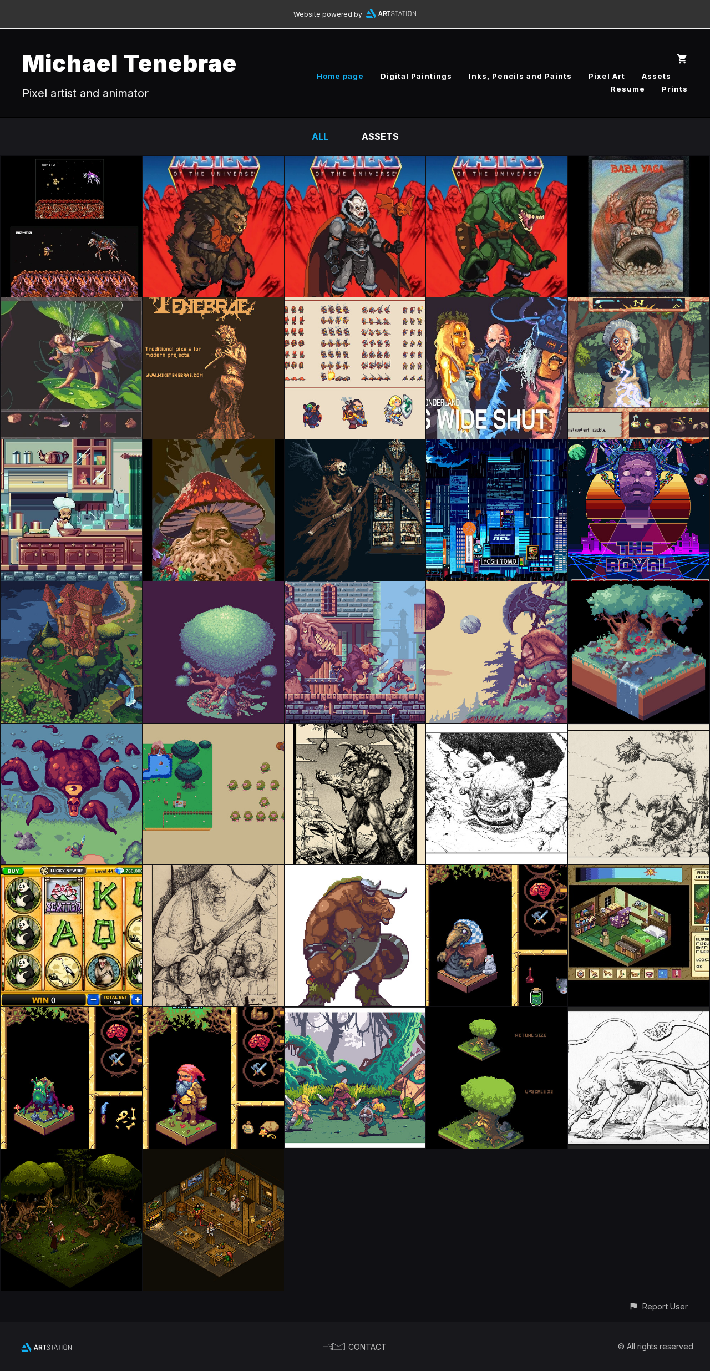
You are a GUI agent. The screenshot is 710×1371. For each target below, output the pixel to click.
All (320, 136)
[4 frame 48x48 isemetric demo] (355, 305)
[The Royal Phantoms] (638, 447)
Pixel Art (607, 76)
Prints (675, 88)
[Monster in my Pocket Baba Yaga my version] (638, 163)
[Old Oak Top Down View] (213, 589)
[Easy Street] (355, 589)
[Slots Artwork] (71, 872)
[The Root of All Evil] (71, 447)
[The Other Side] (355, 447)
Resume (628, 88)
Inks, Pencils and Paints (520, 76)
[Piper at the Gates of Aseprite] (213, 305)
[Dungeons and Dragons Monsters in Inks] (638, 1014)
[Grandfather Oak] (496, 1014)
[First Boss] (355, 1014)
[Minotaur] (355, 731)
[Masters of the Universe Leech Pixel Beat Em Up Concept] (496, 163)
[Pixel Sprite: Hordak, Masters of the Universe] (355, 163)
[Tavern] (213, 1156)
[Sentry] (496, 589)
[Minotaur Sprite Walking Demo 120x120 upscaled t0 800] (355, 872)
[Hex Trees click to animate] (638, 589)
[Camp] (71, 1156)
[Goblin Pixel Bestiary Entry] (71, 1014)
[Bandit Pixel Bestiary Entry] (213, 1014)
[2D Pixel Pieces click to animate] (213, 731)
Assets (656, 76)
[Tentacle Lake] (71, 731)
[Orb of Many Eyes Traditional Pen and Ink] (496, 731)
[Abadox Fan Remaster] (71, 163)
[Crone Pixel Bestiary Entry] (496, 872)
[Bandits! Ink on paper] (213, 872)
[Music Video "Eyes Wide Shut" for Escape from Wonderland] (496, 305)
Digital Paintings (416, 76)
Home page (340, 76)
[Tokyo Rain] (496, 447)
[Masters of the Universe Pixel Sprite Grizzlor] (213, 163)
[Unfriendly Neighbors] (638, 305)
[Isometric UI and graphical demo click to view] (638, 872)
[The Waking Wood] (213, 447)
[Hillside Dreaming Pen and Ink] (638, 731)
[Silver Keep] (71, 589)
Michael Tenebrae (129, 63)
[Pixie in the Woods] (71, 305)
